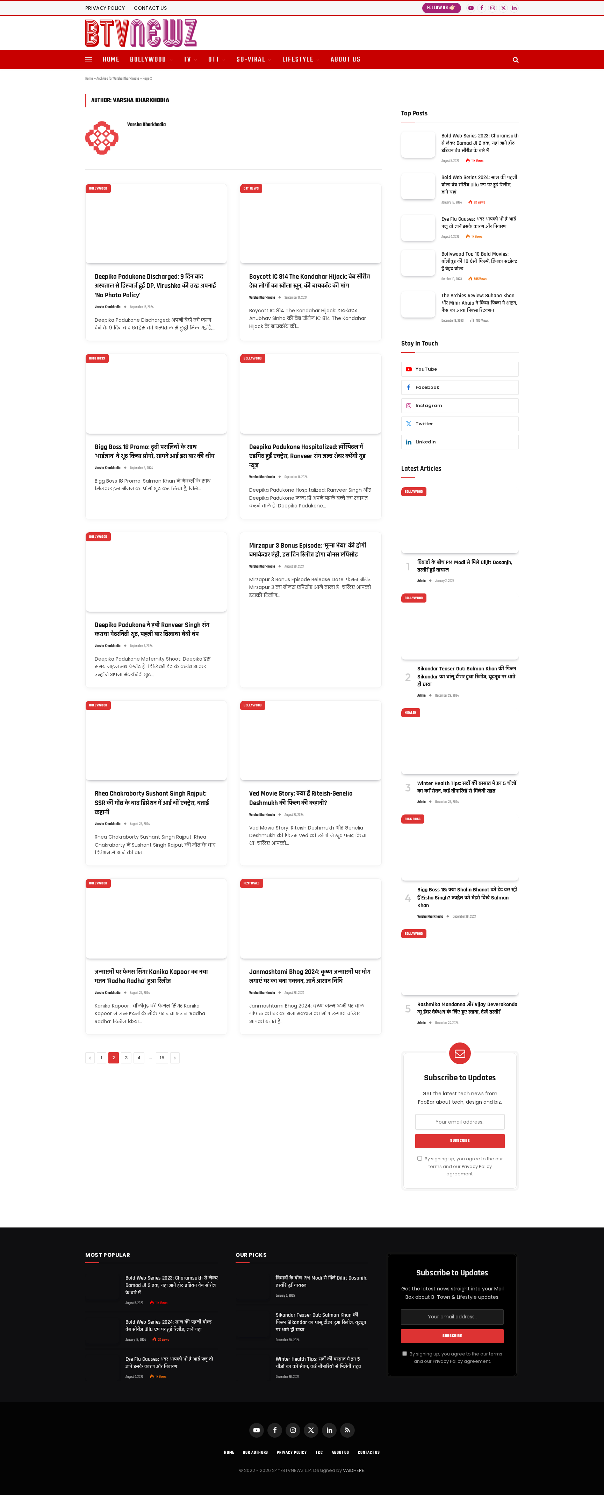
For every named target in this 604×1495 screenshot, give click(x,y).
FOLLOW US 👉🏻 (441, 8)
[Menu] (88, 59)
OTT (214, 59)
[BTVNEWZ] (141, 33)
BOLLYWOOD (148, 59)
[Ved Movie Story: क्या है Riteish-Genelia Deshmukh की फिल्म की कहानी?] (310, 740)
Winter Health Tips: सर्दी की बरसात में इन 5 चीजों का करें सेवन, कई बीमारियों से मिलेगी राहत (466, 787)
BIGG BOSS (97, 358)
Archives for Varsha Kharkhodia (117, 79)
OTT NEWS (251, 188)
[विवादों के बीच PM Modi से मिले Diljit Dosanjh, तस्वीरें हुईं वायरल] (460, 520)
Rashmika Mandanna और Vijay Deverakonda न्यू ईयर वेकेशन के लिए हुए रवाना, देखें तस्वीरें (467, 1008)
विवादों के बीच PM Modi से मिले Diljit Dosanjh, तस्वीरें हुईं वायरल (464, 566)
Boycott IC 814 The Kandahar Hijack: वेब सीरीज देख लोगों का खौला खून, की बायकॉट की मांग (309, 281)
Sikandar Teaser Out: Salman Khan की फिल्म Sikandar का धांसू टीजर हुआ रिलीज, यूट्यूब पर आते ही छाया (466, 676)
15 (162, 1057)
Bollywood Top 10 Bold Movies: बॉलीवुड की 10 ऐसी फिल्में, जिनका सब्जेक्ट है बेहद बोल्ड (479, 261)
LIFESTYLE (298, 59)
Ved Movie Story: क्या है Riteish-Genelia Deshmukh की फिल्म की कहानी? (301, 798)
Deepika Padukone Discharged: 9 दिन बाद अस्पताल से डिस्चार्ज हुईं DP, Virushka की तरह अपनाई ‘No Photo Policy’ (155, 286)
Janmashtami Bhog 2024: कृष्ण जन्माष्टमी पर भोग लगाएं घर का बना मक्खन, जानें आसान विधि (310, 977)
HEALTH (411, 713)
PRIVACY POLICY (105, 8)
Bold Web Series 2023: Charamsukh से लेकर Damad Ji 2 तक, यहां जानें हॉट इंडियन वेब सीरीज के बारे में (480, 143)
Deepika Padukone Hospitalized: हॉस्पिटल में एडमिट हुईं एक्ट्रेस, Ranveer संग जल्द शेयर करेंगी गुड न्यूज (307, 456)
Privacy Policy (477, 1166)
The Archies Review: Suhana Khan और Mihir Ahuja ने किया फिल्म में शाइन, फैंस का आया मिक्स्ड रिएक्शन (479, 303)
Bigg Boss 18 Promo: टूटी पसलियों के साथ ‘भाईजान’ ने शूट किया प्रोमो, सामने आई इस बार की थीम (155, 452)
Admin (421, 581)
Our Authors (255, 1453)
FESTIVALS (252, 883)
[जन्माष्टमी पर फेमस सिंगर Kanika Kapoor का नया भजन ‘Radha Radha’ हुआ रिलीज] (156, 918)
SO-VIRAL (251, 59)
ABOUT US (346, 59)
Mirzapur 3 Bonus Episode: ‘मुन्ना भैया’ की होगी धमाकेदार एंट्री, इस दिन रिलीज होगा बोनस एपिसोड (307, 550)
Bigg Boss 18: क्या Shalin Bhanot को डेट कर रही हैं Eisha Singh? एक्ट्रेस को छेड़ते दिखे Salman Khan (467, 897)
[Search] (515, 59)
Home (89, 79)
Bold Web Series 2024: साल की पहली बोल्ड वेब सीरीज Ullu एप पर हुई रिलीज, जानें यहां (479, 184)
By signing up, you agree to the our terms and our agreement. (463, 1166)
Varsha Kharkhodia (146, 124)
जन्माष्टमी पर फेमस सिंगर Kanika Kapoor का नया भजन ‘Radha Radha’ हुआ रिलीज (151, 977)
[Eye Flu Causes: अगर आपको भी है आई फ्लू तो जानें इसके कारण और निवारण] (418, 228)
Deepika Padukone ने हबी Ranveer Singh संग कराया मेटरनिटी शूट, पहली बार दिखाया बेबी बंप (152, 630)
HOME (111, 59)
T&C (319, 1453)
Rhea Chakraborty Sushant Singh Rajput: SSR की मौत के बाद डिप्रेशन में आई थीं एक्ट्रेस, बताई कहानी (152, 803)
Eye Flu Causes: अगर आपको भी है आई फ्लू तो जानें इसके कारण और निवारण (478, 223)
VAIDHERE (353, 1470)
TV (187, 59)
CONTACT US (150, 8)
